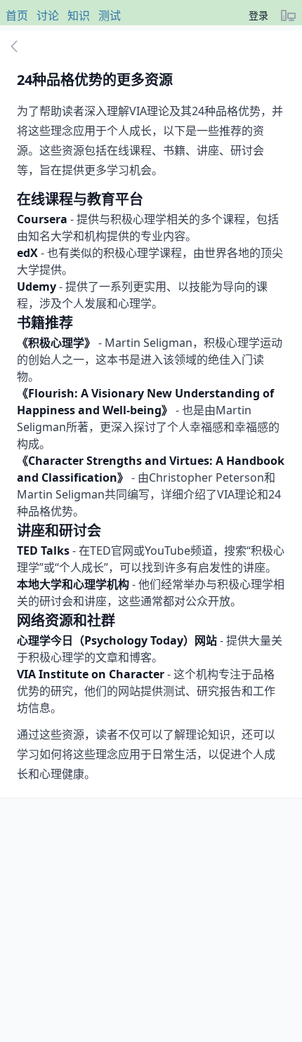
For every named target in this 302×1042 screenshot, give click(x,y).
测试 (109, 15)
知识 (78, 15)
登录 (258, 15)
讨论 (48, 15)
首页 (17, 15)
